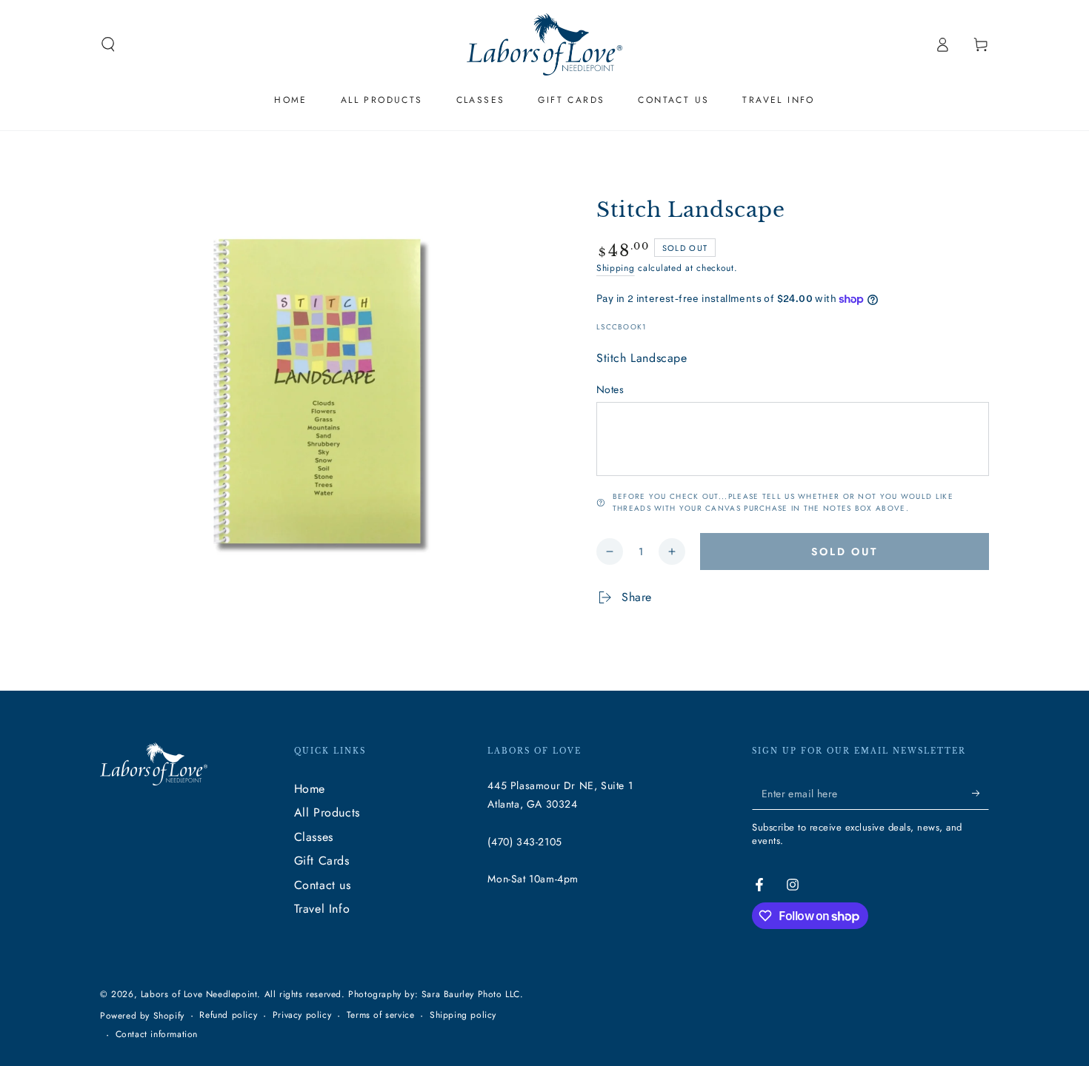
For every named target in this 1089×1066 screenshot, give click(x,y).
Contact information (157, 1034)
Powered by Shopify (142, 1016)
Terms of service (381, 1015)
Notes (610, 389)
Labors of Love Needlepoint (199, 994)
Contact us (322, 885)
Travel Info (322, 908)
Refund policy (228, 1015)
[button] (108, 44)
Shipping (615, 268)
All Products (327, 812)
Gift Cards (322, 860)
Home (309, 788)
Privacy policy (302, 1015)
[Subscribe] (980, 793)
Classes (313, 836)
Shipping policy (463, 1015)
